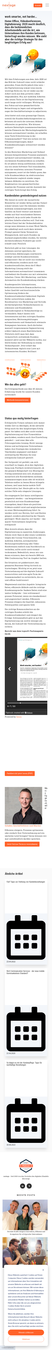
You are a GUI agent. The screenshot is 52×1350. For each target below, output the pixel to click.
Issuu (19, 716)
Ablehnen (26, 1339)
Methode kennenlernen (18, 400)
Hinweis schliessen (26, 1332)
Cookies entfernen (8, 1348)
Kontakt (38, 5)
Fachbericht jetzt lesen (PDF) (20, 773)
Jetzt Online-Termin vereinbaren (22, 844)
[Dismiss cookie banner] (43, 1270)
